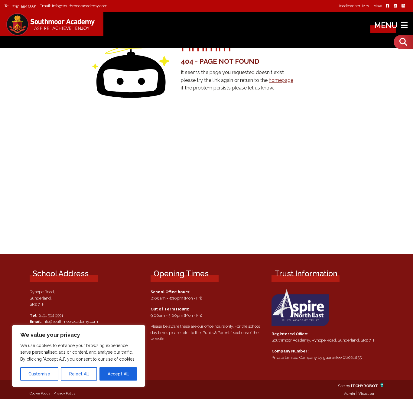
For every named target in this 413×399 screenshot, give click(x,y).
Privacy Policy (64, 393)
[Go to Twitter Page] (395, 6)
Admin (349, 393)
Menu (386, 25)
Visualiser (366, 393)
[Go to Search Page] (403, 42)
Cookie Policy (40, 393)
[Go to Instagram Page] (403, 6)
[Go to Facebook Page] (387, 6)
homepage (281, 80)
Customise (39, 373)
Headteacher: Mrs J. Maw (359, 6)
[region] (78, 356)
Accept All (118, 373)
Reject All (79, 373)
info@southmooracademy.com (80, 6)
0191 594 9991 (24, 6)
